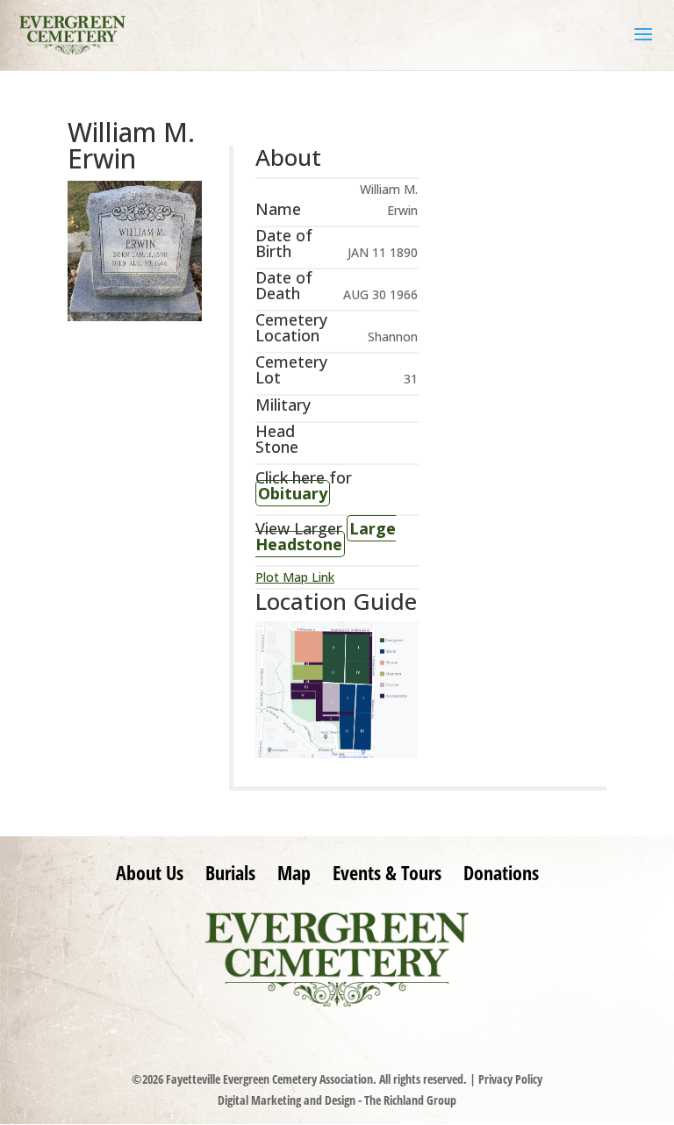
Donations (501, 872)
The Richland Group (410, 1100)
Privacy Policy (510, 1079)
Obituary (292, 493)
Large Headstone (325, 536)
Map (294, 872)
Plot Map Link (294, 577)
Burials (230, 872)
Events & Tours (387, 872)
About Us (149, 872)
